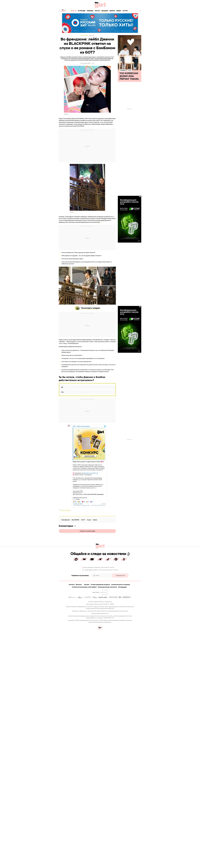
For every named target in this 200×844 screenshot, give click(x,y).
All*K (92, 35)
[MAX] (76, 559)
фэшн (118, 11)
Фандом (85, 35)
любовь (90, 11)
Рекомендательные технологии (107, 587)
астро (125, 11)
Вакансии (79, 584)
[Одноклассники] (124, 559)
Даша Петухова (65, 510)
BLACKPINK (75, 520)
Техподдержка (122, 587)
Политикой (88, 570)
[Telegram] (100, 559)
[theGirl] (63, 11)
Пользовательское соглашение (120, 584)
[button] (106, 295)
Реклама (86, 584)
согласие (89, 567)
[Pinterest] (116, 559)
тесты (97, 11)
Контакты (72, 584)
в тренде (81, 11)
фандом (104, 11)
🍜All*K (73, 11)
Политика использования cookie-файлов (84, 587)
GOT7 (83, 520)
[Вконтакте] (84, 559)
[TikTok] (108, 559)
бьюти (112, 11)
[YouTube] (92, 559)
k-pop (89, 520)
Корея (95, 520)
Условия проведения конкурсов (100, 584)
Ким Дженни (66, 520)
